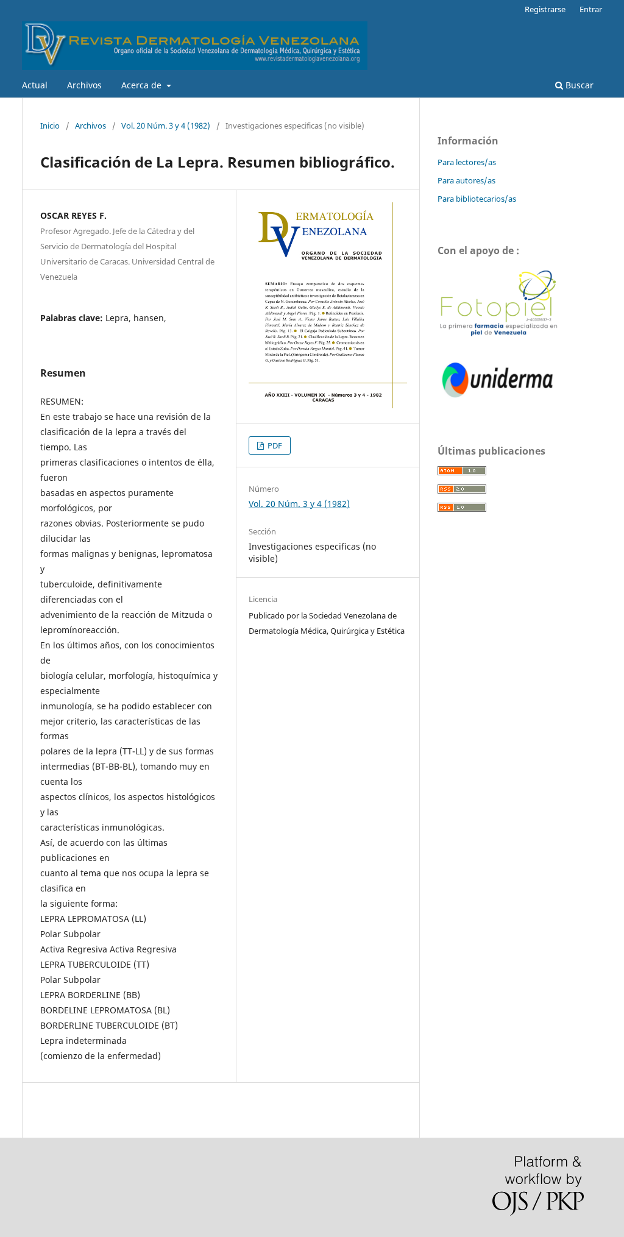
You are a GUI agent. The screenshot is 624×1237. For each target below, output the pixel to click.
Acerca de (142, 85)
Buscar (578, 85)
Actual (35, 85)
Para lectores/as (467, 162)
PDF (274, 445)
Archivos (84, 85)
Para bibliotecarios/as (477, 198)
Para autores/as (466, 180)
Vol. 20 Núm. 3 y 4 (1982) (165, 125)
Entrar (591, 9)
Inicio (50, 125)
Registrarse (545, 9)
